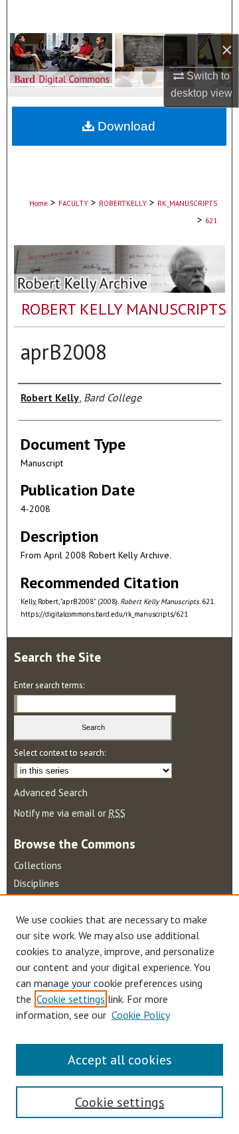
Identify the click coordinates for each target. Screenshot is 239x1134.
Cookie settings (71, 998)
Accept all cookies (120, 1059)
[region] (119, 1014)
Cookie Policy (141, 1014)
